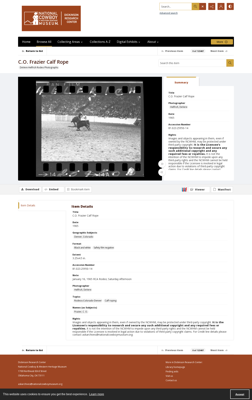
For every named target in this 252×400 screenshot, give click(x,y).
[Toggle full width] (162, 164)
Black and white (82, 247)
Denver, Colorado (83, 236)
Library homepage (175, 367)
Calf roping (110, 300)
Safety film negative (104, 247)
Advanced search (169, 13)
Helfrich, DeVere (178, 107)
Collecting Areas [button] (69, 42)
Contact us (171, 380)
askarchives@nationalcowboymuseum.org (40, 384)
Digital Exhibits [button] (127, 42)
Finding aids (172, 371)
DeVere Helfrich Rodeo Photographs (39, 67)
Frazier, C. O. (81, 311)
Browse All (44, 42)
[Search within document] (230, 63)
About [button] (151, 42)
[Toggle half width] (162, 172)
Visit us (169, 375)
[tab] (181, 81)
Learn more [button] (96, 394)
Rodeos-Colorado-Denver (88, 300)
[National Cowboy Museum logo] (51, 18)
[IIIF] (184, 189)
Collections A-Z (100, 42)
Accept (239, 394)
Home (26, 42)
